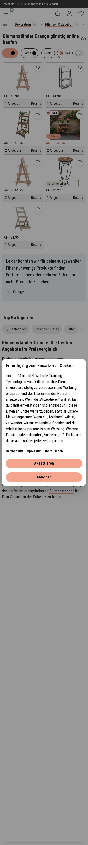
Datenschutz (14, 451)
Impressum (33, 451)
